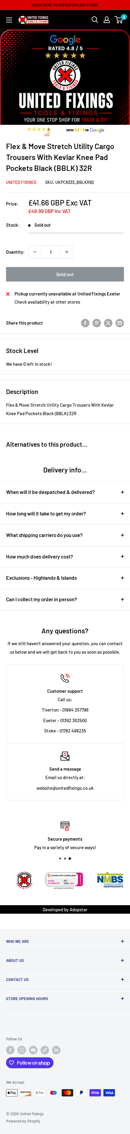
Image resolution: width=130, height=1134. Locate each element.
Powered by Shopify (23, 1121)
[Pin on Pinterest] (97, 322)
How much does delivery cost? (39, 556)
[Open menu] (9, 20)
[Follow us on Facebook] (10, 1050)
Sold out (65, 274)
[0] (119, 19)
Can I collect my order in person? (41, 599)
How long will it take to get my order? (46, 513)
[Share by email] (119, 322)
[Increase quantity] (66, 251)
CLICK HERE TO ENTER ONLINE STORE (65, 4)
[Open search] (95, 19)
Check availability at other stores (47, 302)
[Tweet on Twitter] (108, 322)
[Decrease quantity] (34, 251)
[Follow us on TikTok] (45, 1050)
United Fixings (21, 182)
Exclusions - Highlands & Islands (41, 578)
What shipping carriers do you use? (44, 535)
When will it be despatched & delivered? (50, 492)
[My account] (107, 19)
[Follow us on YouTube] (33, 1050)
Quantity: (15, 252)
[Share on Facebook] (85, 322)
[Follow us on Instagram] (22, 1050)
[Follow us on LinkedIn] (56, 1050)
